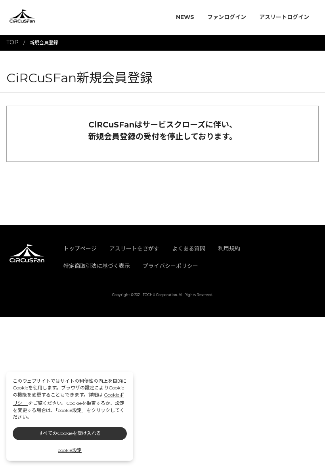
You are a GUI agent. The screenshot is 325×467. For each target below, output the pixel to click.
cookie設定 (70, 450)
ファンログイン (226, 17)
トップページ (80, 248)
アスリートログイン (284, 17)
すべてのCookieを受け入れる (69, 433)
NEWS (185, 17)
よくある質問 (188, 248)
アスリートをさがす (134, 248)
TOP (12, 42)
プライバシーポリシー (170, 266)
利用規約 (229, 248)
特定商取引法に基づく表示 (96, 266)
